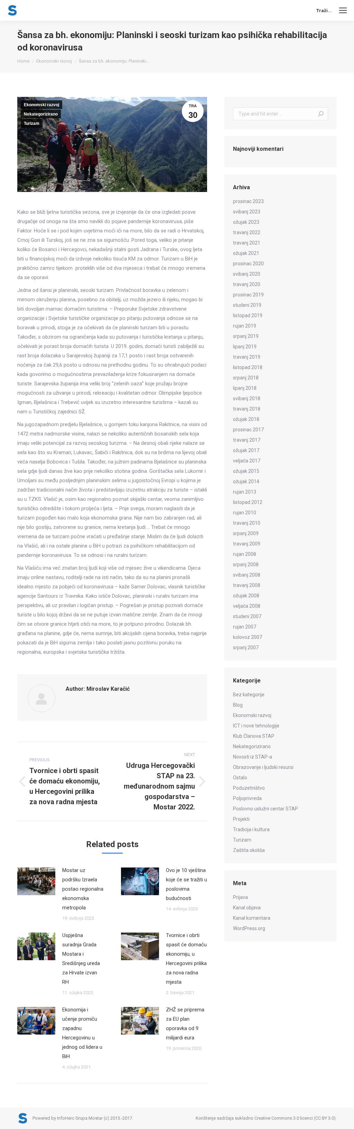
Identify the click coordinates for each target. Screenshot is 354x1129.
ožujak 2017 (246, 450)
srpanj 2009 (246, 533)
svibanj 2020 (246, 274)
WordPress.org (249, 928)
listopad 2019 (247, 315)
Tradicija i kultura (251, 829)
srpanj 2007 (246, 647)
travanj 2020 (246, 284)
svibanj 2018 (246, 398)
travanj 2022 (246, 232)
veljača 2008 (246, 606)
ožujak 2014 (246, 481)
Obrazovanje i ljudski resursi (263, 767)
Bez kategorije (248, 694)
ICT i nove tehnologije (256, 725)
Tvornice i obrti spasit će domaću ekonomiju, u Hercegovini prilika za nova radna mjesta (186, 958)
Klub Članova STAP (253, 736)
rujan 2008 (244, 554)
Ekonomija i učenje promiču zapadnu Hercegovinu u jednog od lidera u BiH (82, 1033)
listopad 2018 (247, 367)
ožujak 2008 (246, 595)
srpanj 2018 (246, 377)
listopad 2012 (247, 502)
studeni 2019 (247, 305)
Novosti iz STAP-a (252, 757)
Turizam (31, 123)
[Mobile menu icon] (343, 10)
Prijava (240, 897)
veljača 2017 (246, 460)
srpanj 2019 (246, 336)
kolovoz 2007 (247, 637)
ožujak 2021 (246, 253)
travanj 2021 (246, 243)
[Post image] (36, 881)
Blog (238, 705)
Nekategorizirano (41, 114)
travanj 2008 (246, 585)
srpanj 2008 (246, 564)
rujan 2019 (244, 326)
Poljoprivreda (247, 798)
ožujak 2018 (246, 419)
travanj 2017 (246, 440)
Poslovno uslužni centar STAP (265, 808)
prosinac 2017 (248, 429)
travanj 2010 (246, 523)
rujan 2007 (244, 627)
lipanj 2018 (245, 388)
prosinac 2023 (248, 201)
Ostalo (240, 777)
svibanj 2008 (246, 575)
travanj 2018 (246, 409)
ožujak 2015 (246, 471)
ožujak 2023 (246, 222)
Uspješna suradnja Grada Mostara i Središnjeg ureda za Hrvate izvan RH (81, 958)
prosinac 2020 (248, 263)
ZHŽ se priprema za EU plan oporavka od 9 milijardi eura (185, 1024)
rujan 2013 (244, 492)
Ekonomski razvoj (41, 104)
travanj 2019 (246, 357)
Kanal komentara (251, 918)
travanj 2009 (246, 544)
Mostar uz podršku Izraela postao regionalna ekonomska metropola (82, 889)
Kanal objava (247, 907)
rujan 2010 (244, 512)
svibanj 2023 (246, 211)
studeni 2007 (247, 616)
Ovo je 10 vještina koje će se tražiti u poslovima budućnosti (186, 884)
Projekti (241, 819)
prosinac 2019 (248, 294)
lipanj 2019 (245, 346)
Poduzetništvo (249, 788)
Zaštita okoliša (249, 850)
